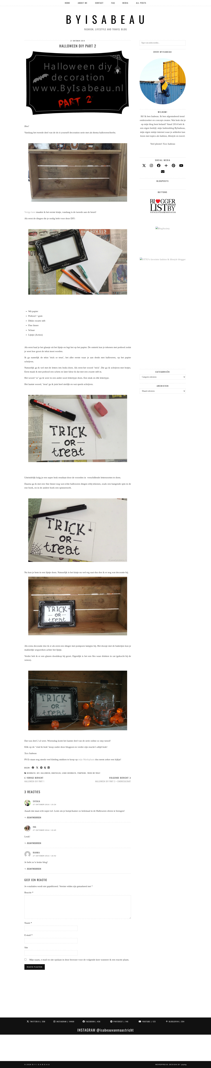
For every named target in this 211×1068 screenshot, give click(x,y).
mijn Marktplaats (86, 759)
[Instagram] (13, 1048)
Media (125, 3)
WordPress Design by (171, 1064)
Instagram (65, 1021)
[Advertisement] (163, 315)
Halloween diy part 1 (34, 779)
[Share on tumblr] (45, 768)
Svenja (36, 801)
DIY (38, 773)
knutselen (56, 773)
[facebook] (158, 166)
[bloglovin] (166, 166)
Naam (28, 923)
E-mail (28, 935)
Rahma (36, 852)
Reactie (28, 892)
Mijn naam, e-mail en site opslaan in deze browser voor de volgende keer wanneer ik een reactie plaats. (79, 959)
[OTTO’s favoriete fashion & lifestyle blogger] (163, 259)
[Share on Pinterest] (41, 768)
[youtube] (181, 166)
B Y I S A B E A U (105, 19)
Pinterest (121, 1021)
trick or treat (93, 773)
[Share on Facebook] (33, 768)
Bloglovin (176, 1021)
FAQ (113, 3)
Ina (34, 826)
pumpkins (82, 773)
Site (26, 947)
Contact (99, 3)
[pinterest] (173, 166)
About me (82, 3)
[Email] (163, 172)
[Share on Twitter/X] (37, 768)
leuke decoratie (69, 773)
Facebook (93, 1021)
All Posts (141, 3)
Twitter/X (37, 1021)
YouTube (148, 1021)
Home (67, 3)
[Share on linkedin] (49, 768)
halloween (45, 773)
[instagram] (151, 166)
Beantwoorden (34, 817)
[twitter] (144, 166)
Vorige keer (30, 212)
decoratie (31, 773)
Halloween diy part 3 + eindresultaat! (113, 779)
